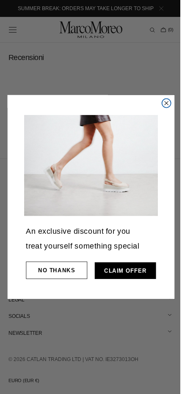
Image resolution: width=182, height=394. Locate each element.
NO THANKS (53, 270)
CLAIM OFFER (122, 271)
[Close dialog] (163, 102)
